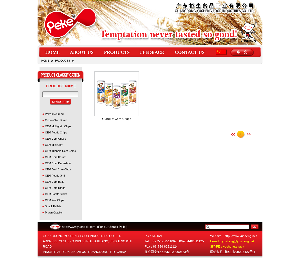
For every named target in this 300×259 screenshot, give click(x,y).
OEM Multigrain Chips (58, 126)
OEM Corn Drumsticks (58, 163)
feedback (152, 52)
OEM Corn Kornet (55, 157)
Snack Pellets (53, 206)
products (117, 52)
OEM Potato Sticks (56, 194)
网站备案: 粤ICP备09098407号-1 (232, 252)
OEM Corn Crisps (55, 138)
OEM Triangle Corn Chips (60, 151)
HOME (45, 60)
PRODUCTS (62, 60)
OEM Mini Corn (54, 144)
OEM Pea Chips (54, 200)
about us (82, 52)
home (52, 52)
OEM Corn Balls (54, 181)
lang (235, 52)
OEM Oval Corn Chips (58, 169)
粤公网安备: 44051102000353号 (167, 252)
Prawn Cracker (54, 212)
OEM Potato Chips (56, 132)
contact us (190, 52)
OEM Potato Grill (55, 175)
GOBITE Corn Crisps (116, 118)
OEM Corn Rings (55, 188)
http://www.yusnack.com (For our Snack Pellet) (95, 226)
